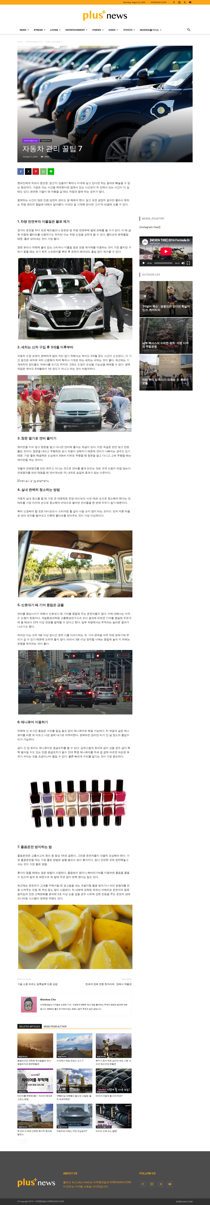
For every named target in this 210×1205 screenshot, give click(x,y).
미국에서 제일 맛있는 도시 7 (70, 1060)
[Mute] (183, 263)
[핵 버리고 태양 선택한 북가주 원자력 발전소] (35, 1116)
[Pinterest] (35, 171)
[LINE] (51, 171)
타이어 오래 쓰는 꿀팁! (106, 1131)
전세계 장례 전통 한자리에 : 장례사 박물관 (108, 984)
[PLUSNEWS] (105, 15)
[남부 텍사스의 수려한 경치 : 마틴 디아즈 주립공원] (166, 336)
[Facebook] (173, 2)
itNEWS (96, 29)
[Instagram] (179, 2)
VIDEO (112, 29)
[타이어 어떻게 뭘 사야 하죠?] (114, 1081)
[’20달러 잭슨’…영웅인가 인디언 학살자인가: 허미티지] (166, 299)
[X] (184, 2)
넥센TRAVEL (23, 1056)
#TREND (38, 29)
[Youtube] (190, 2)
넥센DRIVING (46, 140)
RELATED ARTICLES (29, 1026)
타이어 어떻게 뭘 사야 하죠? (109, 1096)
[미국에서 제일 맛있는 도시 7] (74, 1045)
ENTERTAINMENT (75, 29)
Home (20, 41)
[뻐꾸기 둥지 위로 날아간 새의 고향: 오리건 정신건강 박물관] (114, 1045)
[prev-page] (19, 1141)
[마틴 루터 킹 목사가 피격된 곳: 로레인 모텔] (166, 372)
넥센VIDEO (22, 1092)
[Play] (143, 263)
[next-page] (25, 1141)
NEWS (23, 29)
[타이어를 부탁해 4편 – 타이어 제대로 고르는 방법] (35, 1081)
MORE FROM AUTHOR (55, 1026)
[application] (166, 251)
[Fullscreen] (188, 263)
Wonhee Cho (48, 999)
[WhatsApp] (43, 171)
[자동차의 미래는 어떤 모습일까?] (74, 1116)
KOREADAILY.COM (158, 2)
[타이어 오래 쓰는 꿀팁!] (114, 1116)
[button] (189, 30)
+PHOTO (127, 29)
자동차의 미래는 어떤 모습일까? (72, 1131)
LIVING (54, 29)
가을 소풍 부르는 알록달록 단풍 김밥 (37, 984)
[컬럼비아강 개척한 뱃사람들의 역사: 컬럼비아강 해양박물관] (35, 1045)
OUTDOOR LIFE (151, 274)
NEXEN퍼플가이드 (149, 29)
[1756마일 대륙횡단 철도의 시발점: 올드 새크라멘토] (74, 1081)
